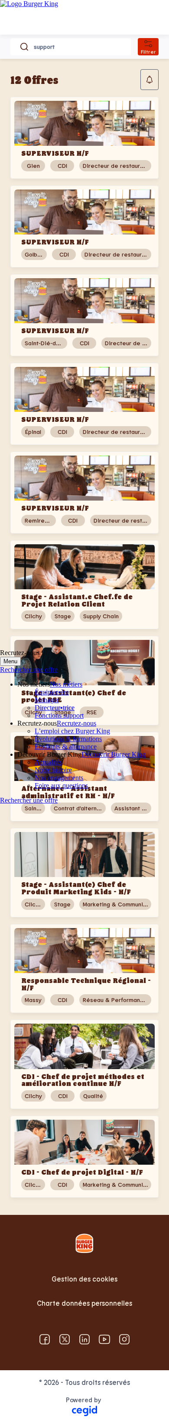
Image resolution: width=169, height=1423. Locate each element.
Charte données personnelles (84, 1303)
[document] (84, 872)
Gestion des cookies (84, 1279)
